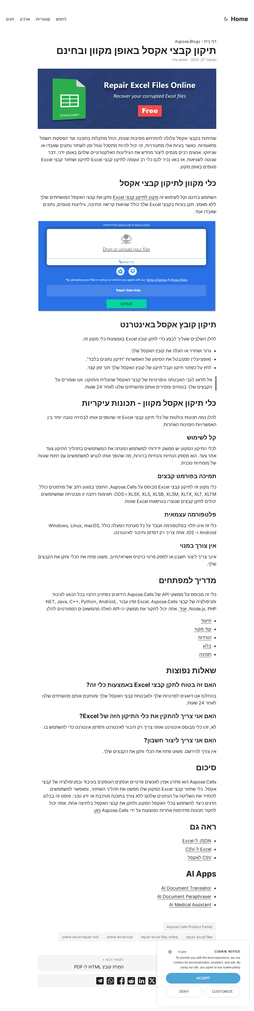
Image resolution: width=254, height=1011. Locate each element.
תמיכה (205, 654)
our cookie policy (229, 967)
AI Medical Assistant (190, 904)
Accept (203, 978)
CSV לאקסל (199, 857)
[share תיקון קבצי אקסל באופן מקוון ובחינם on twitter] (152, 982)
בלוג (207, 645)
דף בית (210, 41)
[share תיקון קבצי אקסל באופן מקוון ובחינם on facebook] (121, 982)
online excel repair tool (80, 937)
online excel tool (120, 937)
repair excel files (199, 937)
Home (239, 19)
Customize (222, 991)
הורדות (204, 637)
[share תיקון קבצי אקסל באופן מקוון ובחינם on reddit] (131, 982)
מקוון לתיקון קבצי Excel (135, 197)
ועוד (183, 608)
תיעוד (206, 620)
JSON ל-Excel (196, 840)
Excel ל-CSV (198, 849)
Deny (184, 991)
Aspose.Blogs (187, 41)
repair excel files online (159, 937)
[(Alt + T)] (226, 19)
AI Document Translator (186, 888)
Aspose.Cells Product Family (190, 927)
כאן (98, 810)
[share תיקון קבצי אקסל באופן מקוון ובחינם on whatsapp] (110, 982)
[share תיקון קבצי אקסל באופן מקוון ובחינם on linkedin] (141, 982)
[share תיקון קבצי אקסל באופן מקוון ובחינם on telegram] (100, 982)
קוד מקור (202, 629)
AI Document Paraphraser (184, 896)
